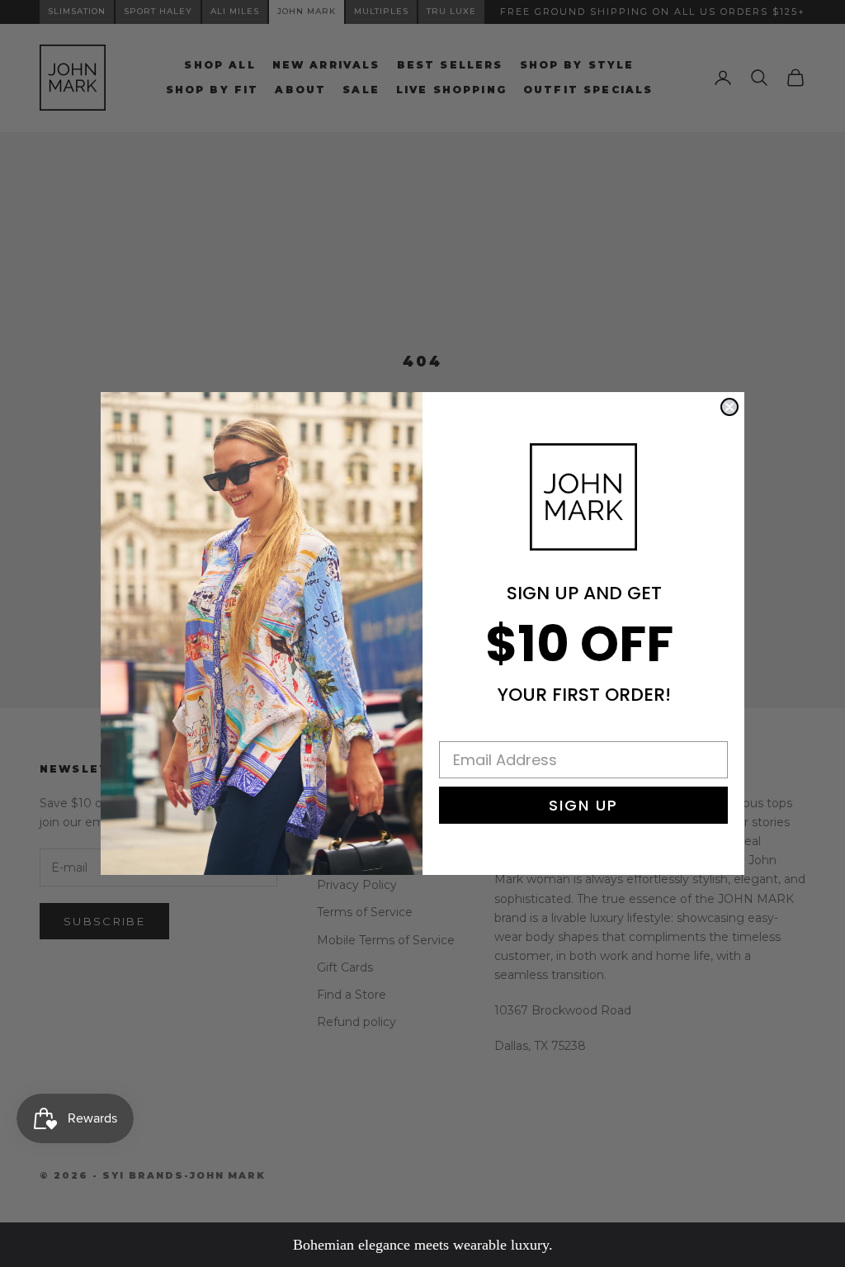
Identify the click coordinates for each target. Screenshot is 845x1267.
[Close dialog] (729, 407)
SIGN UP (583, 805)
